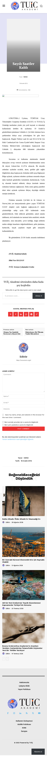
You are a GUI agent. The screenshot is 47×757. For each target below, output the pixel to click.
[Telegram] (31, 314)
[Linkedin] (21, 314)
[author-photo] (3, 522)
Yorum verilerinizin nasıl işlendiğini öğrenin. (18, 439)
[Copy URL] (36, 314)
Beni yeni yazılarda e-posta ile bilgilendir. (19, 425)
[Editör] (23, 347)
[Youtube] (39, 713)
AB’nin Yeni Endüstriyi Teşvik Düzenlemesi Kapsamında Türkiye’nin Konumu (21, 604)
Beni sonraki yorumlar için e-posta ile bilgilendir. (21, 422)
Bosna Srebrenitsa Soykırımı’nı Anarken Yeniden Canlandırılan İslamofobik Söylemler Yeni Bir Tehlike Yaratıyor (22, 648)
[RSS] (26, 713)
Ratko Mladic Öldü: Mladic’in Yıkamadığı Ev (21, 519)
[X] (10, 314)
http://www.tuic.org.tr (23, 360)
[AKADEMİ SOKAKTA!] (24, 6)
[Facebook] (15, 314)
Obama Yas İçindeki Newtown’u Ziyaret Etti (11, 333)
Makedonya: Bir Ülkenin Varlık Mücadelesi (34, 333)
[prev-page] (3, 658)
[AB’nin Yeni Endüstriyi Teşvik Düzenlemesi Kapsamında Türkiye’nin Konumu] (23, 585)
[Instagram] (14, 713)
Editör (26, 77)
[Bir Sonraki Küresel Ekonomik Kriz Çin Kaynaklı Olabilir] (23, 542)
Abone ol (38, 295)
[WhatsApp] (26, 314)
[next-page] (7, 658)
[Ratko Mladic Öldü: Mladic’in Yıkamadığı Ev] (23, 501)
